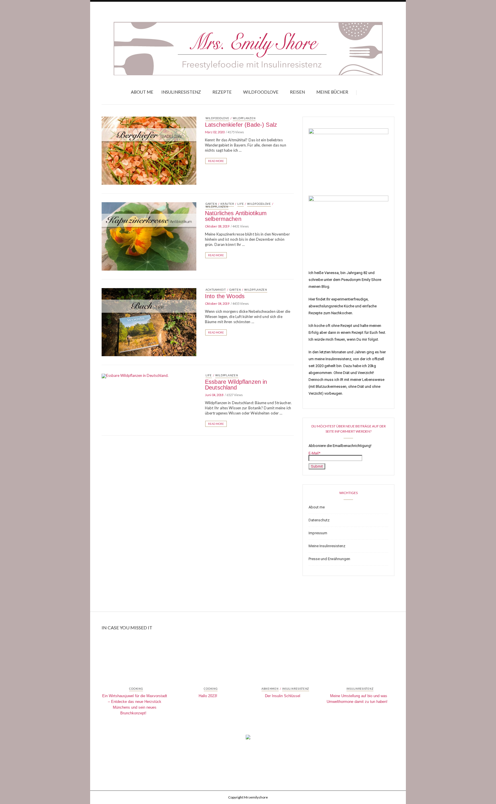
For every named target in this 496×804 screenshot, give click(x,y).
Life (240, 203)
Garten (211, 203)
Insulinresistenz (181, 92)
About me (142, 92)
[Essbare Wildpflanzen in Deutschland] (135, 375)
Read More (216, 161)
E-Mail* (314, 453)
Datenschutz (319, 520)
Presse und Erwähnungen (329, 559)
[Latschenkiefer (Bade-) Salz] (149, 150)
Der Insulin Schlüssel (282, 696)
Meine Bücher (332, 92)
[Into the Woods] (149, 321)
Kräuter (227, 203)
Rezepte (222, 92)
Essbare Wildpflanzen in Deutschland (236, 385)
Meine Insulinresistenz (327, 546)
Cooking (136, 688)
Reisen (297, 92)
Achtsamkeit (216, 289)
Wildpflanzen (244, 118)
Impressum (318, 533)
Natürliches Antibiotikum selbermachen (236, 216)
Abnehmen (270, 688)
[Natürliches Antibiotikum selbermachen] (149, 236)
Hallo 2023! (208, 696)
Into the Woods (225, 296)
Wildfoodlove (260, 92)
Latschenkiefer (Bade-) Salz (241, 125)
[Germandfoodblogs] (248, 738)
